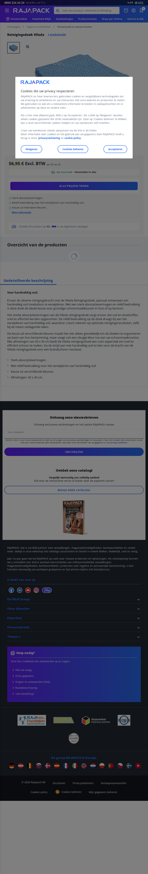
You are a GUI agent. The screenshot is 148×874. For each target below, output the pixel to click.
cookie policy (72, 138)
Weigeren (31, 149)
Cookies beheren (72, 149)
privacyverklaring (49, 138)
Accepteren (115, 149)
